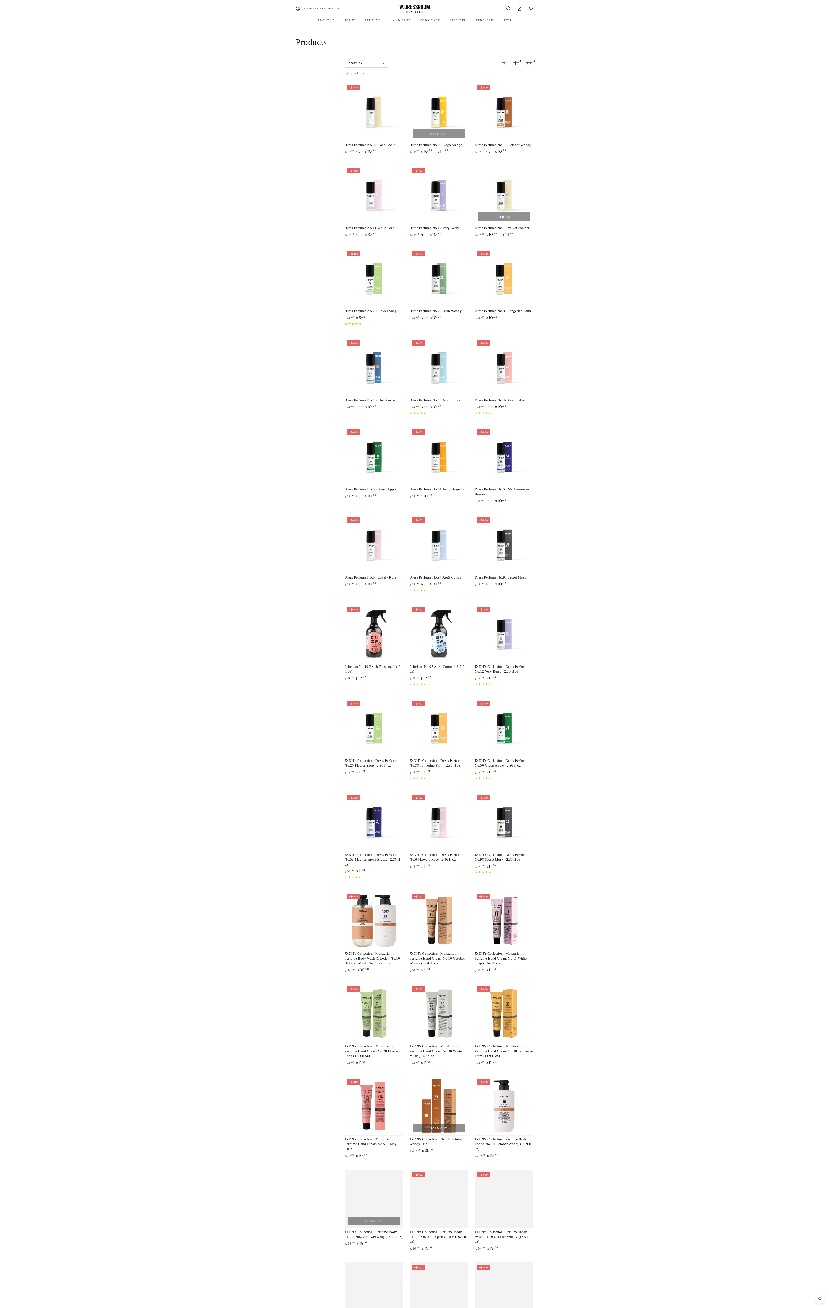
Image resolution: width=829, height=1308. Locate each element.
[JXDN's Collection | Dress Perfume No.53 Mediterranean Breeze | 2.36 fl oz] (374, 822)
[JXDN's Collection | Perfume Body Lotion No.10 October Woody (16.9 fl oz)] (504, 1106)
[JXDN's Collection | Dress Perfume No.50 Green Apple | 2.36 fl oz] (504, 728)
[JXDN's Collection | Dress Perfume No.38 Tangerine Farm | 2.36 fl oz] (439, 728)
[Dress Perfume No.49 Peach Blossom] (504, 367)
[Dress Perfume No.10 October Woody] (504, 112)
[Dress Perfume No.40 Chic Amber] (374, 367)
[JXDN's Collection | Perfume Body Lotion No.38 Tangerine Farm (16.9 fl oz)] (439, 1199)
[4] (529, 63)
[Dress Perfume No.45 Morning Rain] (439, 367)
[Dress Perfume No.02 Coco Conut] (374, 112)
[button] (508, 8)
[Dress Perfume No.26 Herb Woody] (439, 278)
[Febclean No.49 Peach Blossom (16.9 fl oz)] (374, 634)
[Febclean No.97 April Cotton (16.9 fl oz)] (439, 634)
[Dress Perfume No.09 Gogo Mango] (439, 112)
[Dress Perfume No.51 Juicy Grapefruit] (439, 456)
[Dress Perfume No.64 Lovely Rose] (374, 544)
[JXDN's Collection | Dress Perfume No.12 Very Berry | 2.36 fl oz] (504, 634)
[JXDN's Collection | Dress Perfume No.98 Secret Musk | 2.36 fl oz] (504, 822)
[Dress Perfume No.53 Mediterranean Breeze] (504, 456)
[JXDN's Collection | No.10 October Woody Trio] (439, 1106)
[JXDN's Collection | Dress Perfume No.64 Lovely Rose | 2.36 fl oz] (439, 822)
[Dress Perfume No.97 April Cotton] (439, 544)
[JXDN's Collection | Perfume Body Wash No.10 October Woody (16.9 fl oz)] (504, 1199)
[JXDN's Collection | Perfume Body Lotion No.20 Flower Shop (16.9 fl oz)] (374, 1199)
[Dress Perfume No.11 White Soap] (374, 195)
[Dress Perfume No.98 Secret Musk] (504, 544)
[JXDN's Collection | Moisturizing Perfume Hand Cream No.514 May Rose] (374, 1106)
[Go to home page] (414, 8)
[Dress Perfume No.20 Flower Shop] (374, 278)
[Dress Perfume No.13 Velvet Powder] (504, 195)
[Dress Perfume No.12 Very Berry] (439, 195)
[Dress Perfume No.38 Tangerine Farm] (504, 278)
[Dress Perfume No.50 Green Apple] (374, 456)
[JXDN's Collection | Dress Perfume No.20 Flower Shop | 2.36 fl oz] (374, 728)
